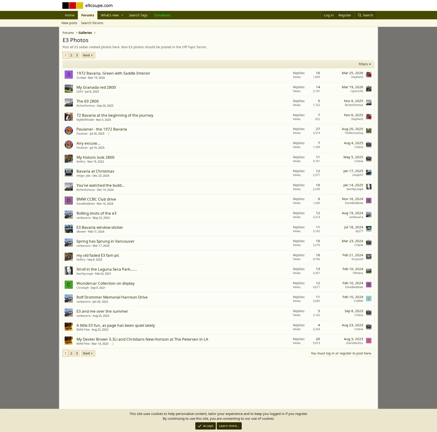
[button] (122, 15)
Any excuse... (88, 143)
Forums (87, 15)
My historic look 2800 (95, 157)
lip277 (359, 231)
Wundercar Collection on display (105, 283)
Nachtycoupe (355, 189)
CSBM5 (358, 301)
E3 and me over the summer (102, 311)
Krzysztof (357, 259)
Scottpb (81, 78)
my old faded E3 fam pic (97, 255)
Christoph (82, 288)
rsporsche (357, 91)
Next (86, 55)
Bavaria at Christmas (95, 171)
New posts (69, 23)
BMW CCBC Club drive (96, 199)
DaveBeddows (85, 204)
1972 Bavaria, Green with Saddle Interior (113, 73)
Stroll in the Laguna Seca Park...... (106, 269)
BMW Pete (83, 330)
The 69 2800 (87, 101)
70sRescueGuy (354, 133)
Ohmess (358, 273)
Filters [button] (363, 64)
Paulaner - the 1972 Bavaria (101, 129)
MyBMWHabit (85, 120)
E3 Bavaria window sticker (99, 227)
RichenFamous (85, 106)
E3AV (79, 91)
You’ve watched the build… (100, 185)
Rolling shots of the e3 (96, 213)
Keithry (80, 161)
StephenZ (357, 77)
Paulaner (82, 134)
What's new (110, 15)
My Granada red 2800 (96, 87)
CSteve (358, 147)
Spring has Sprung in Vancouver (105, 241)
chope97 (357, 175)
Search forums (92, 23)
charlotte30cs (354, 343)
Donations (162, 15)
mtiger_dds (83, 176)
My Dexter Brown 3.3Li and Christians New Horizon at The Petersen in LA (142, 339)
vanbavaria (83, 218)
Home (69, 15)
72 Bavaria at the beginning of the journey (114, 115)
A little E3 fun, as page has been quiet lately (115, 325)
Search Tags (138, 15)
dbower (81, 232)
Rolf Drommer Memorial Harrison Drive (112, 297)
